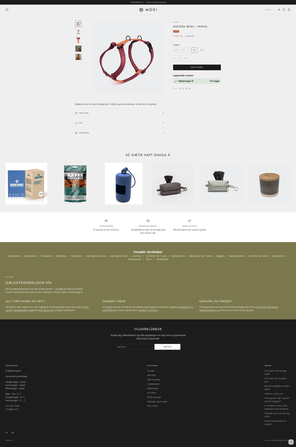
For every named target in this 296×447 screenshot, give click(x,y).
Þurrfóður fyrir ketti (258, 256)
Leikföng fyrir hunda (96, 256)
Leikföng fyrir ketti (119, 256)
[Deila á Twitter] (183, 89)
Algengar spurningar (157, 401)
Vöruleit (151, 370)
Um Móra (151, 392)
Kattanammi (278, 256)
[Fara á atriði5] (78, 57)
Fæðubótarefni (236, 256)
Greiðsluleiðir (153, 384)
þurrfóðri (262, 307)
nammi (9, 310)
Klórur (149, 259)
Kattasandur (30, 256)
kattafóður (108, 310)
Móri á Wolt (152, 406)
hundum (143, 310)
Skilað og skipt (154, 397)
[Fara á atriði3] (78, 40)
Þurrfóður (137, 256)
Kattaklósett (162, 259)
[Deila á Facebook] (180, 89)
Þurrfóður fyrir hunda (156, 256)
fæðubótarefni (21, 310)
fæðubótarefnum (208, 310)
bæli (31, 310)
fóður (86, 307)
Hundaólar (46, 256)
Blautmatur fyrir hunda (200, 256)
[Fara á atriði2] (78, 32)
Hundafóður (14, 256)
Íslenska (268, 10)
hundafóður (184, 307)
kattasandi (272, 307)
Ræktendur (152, 388)
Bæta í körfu (197, 67)
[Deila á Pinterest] (186, 89)
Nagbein (220, 256)
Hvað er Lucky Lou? (274, 393)
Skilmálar (151, 375)
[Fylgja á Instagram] (13, 433)
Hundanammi (178, 256)
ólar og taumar (46, 310)
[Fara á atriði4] (78, 48)
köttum (154, 310)
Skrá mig (167, 346)
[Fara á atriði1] (78, 23)
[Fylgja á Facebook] (7, 433)
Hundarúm (76, 256)
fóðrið (109, 307)
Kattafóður (61, 256)
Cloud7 (176, 22)
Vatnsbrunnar (134, 259)
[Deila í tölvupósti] (189, 89)
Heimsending (153, 379)
